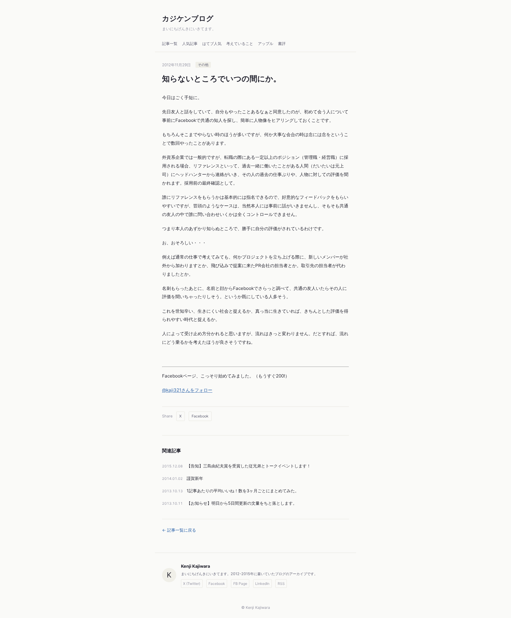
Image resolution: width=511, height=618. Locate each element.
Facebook (200, 416)
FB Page (240, 583)
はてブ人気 (211, 43)
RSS (281, 583)
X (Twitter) (191, 583)
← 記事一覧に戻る (179, 530)
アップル (265, 43)
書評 (282, 43)
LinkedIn (262, 583)
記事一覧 (169, 43)
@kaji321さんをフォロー (187, 390)
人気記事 (190, 43)
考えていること (239, 43)
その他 (203, 65)
